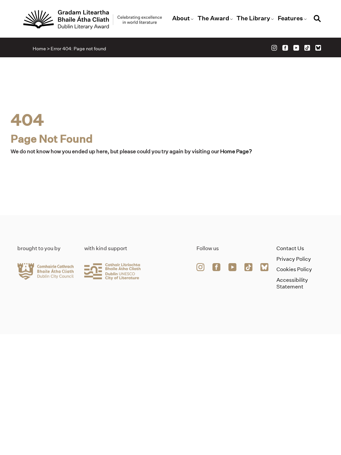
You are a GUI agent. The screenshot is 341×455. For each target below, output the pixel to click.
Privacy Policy (293, 259)
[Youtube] (296, 48)
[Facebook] (285, 48)
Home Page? (236, 151)
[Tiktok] (307, 48)
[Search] (317, 19)
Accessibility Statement (292, 283)
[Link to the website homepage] (92, 19)
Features (290, 18)
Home (39, 49)
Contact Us (290, 248)
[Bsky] (318, 48)
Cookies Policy (294, 269)
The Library (253, 18)
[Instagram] (274, 48)
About (181, 18)
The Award (213, 18)
